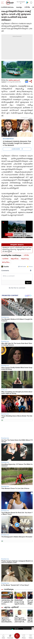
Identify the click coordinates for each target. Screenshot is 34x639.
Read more (8, 234)
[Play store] (27, 2)
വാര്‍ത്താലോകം (7, 7)
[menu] (3, 2)
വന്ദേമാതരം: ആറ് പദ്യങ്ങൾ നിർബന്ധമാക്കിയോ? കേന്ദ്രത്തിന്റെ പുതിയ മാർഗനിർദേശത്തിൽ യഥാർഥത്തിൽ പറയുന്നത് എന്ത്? (7, 602)
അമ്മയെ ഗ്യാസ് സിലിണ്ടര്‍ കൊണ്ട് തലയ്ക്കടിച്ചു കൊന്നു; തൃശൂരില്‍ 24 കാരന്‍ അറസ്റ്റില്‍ (17, 250)
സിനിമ (27, 7)
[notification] (31, 2)
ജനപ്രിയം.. (6, 262)
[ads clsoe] (33, 628)
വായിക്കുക (9, 589)
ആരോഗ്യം (25, 259)
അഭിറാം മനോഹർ (14, 80)
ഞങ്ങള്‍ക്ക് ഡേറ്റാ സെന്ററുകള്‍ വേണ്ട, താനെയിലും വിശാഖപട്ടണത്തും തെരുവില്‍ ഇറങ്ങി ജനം (20, 602)
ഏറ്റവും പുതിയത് (11, 607)
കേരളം (19, 7)
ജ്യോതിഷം (15, 259)
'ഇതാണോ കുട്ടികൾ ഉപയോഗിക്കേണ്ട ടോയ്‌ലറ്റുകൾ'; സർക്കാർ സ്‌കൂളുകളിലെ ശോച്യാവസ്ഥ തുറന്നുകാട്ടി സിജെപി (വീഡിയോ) (6, 620)
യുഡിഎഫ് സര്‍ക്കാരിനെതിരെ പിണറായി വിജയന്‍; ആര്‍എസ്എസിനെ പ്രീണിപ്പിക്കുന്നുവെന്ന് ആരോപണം (20, 620)
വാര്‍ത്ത (5, 259)
